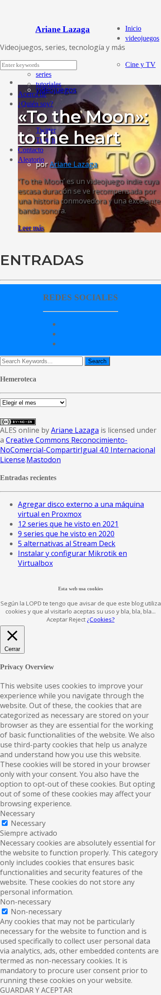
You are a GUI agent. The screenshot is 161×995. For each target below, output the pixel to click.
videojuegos (142, 38)
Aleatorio (31, 159)
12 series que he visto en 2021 (68, 524)
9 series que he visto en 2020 (66, 534)
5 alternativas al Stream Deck (66, 543)
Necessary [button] (17, 813)
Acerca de (32, 94)
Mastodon (43, 459)
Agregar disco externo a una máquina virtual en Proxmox (81, 509)
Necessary (28, 823)
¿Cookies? (100, 619)
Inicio (133, 28)
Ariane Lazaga (73, 164)
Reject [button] (77, 619)
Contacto (30, 149)
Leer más (31, 228)
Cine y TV (140, 64)
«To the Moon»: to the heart (83, 127)
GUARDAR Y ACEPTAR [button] (36, 990)
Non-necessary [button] (25, 902)
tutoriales (48, 84)
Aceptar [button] (57, 619)
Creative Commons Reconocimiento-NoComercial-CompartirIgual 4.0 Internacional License (77, 449)
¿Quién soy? (35, 104)
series (43, 74)
